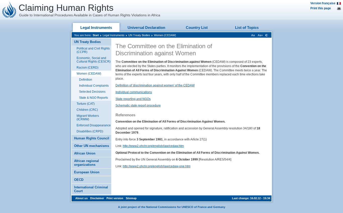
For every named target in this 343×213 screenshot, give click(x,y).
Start (96, 35)
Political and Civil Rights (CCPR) (93, 50)
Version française (322, 3)
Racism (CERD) (87, 67)
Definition (85, 79)
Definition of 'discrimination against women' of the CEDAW (155, 85)
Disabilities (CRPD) (90, 131)
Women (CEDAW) (165, 35)
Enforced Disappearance (94, 125)
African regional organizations (86, 163)
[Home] (9, 10)
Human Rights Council (91, 138)
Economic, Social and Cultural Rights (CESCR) (93, 59)
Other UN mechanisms (91, 146)
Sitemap (131, 198)
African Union (84, 153)
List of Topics (247, 27)
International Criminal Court (91, 189)
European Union (86, 172)
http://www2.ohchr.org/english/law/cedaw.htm (153, 146)
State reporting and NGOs (133, 99)
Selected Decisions (92, 91)
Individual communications (134, 92)
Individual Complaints (94, 85)
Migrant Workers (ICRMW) (88, 117)
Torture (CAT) (86, 103)
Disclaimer (97, 198)
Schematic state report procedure (138, 105)
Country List (197, 27)
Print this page (320, 8)
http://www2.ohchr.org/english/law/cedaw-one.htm (156, 166)
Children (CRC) (87, 110)
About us (81, 198)
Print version (114, 198)
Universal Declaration (146, 27)
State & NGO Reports (93, 97)
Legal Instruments (96, 27)
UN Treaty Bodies (139, 35)
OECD (78, 180)
